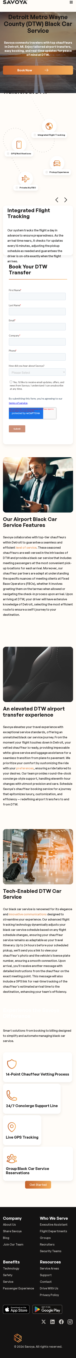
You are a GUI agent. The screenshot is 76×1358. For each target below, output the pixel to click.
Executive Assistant (54, 1224)
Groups (45, 1238)
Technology (11, 1268)
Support (46, 1275)
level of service (26, 547)
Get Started (38, 1185)
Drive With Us (49, 1288)
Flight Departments (53, 1231)
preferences (25, 768)
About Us (9, 1224)
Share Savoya (12, 1231)
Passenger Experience (18, 1288)
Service (8, 1282)
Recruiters (47, 1244)
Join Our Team (13, 1244)
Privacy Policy (49, 1295)
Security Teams (50, 1251)
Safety (7, 1275)
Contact (46, 1282)
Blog (6, 1238)
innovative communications (28, 914)
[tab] (49, 126)
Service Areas (49, 1268)
